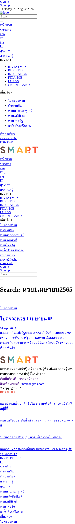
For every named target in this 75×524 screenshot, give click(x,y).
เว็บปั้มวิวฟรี (8, 379)
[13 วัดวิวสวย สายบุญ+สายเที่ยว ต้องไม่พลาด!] (37, 430)
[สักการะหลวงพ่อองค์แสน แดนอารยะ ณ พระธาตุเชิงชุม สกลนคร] (37, 441)
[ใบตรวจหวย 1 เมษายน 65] (37, 301)
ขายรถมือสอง (28, 379)
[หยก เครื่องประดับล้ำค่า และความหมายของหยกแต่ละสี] (37, 413)
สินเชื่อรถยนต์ (9, 384)
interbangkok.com (32, 384)
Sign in (4, 1)
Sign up (5, 5)
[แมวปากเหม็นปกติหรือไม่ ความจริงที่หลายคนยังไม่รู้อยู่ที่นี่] (37, 396)
